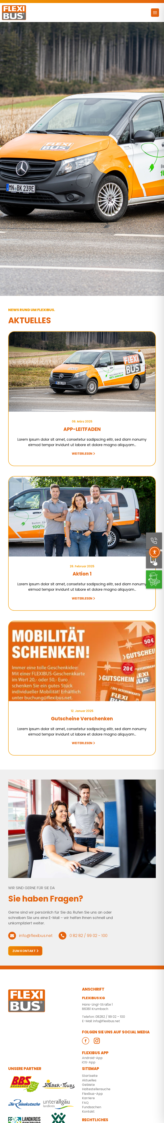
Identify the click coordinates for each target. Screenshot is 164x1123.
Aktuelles (89, 1080)
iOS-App (88, 1062)
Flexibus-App (92, 1093)
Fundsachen (91, 1107)
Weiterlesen (82, 453)
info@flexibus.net (106, 1021)
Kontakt (88, 1111)
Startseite (90, 1075)
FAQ (85, 1102)
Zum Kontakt (24, 951)
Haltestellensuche (96, 1089)
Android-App (92, 1058)
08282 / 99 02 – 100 (110, 1016)
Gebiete (88, 1084)
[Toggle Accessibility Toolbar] (154, 552)
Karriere (88, 1098)
